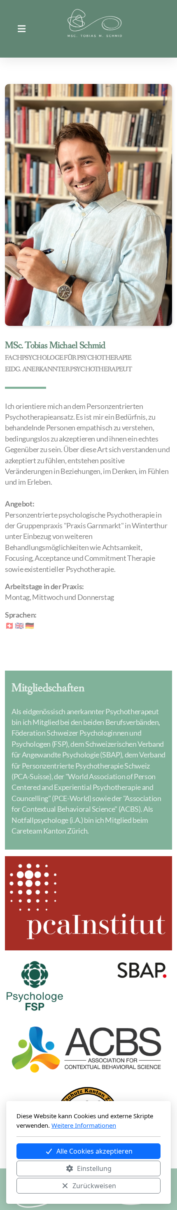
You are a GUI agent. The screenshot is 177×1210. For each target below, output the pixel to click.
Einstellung (94, 1168)
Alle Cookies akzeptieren (94, 1151)
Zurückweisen (94, 1185)
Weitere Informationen (83, 1125)
